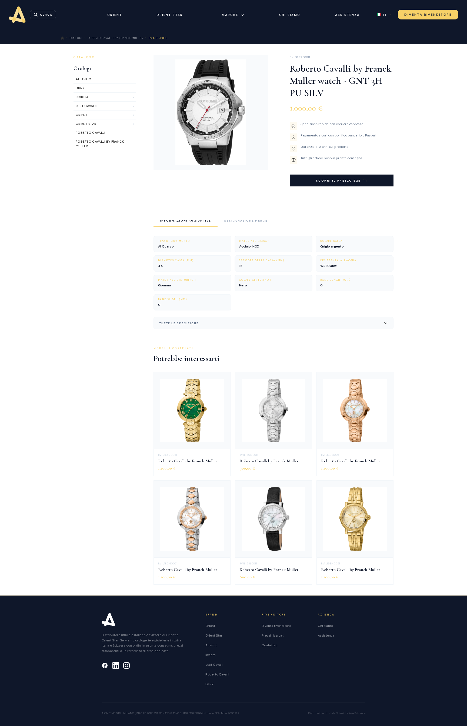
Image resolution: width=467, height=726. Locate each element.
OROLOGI (76, 38)
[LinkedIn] (115, 665)
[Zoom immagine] (260, 161)
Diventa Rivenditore (428, 14)
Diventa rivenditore (276, 626)
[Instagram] (126, 665)
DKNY (209, 684)
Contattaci (270, 645)
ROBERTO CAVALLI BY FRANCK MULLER (115, 38)
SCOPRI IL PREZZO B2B (338, 180)
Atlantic (211, 645)
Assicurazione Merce (246, 220)
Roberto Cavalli (217, 674)
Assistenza (347, 15)
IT (382, 14)
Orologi (82, 68)
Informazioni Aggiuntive (185, 220)
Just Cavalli (214, 665)
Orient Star (213, 635)
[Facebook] (105, 665)
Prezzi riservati (273, 635)
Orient (210, 626)
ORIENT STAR (169, 15)
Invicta (210, 655)
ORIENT (114, 15)
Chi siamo (290, 15)
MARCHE (230, 15)
